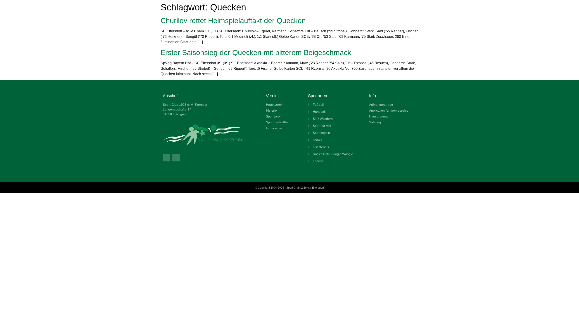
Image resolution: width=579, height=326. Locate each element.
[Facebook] (166, 157)
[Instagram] (176, 157)
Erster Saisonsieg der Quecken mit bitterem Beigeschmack (256, 52)
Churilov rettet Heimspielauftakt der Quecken (233, 21)
